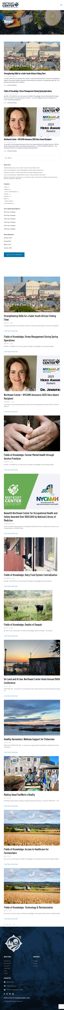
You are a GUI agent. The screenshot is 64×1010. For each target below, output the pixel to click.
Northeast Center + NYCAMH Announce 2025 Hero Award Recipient (23, 172)
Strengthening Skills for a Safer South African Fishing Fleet (21, 168)
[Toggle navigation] (52, 5)
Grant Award (8, 201)
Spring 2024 (7, 241)
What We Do (7, 963)
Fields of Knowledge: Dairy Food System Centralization (30, 574)
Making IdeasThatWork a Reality (19, 794)
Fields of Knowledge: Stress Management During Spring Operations (32, 97)
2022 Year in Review (9, 222)
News (5, 198)
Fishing (6, 194)
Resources (6, 966)
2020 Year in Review (9, 229)
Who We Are (7, 961)
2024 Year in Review (9, 215)
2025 (15, 142)
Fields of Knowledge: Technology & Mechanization (28, 907)
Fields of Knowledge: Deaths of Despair (23, 624)
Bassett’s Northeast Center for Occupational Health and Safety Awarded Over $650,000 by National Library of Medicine (30, 516)
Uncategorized (8, 203)
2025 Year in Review (9, 212)
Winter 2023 (7, 244)
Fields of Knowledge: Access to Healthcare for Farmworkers (26, 850)
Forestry (6, 196)
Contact (6, 973)
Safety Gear (7, 968)
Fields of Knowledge (11, 191)
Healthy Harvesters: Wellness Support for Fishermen (29, 739)
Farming (15, 94)
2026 (14, 76)
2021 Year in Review (9, 225)
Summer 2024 (8, 238)
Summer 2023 (8, 248)
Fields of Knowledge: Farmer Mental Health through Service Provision (24, 175)
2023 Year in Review (9, 219)
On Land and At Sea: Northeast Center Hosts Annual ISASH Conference (32, 680)
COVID (5, 187)
